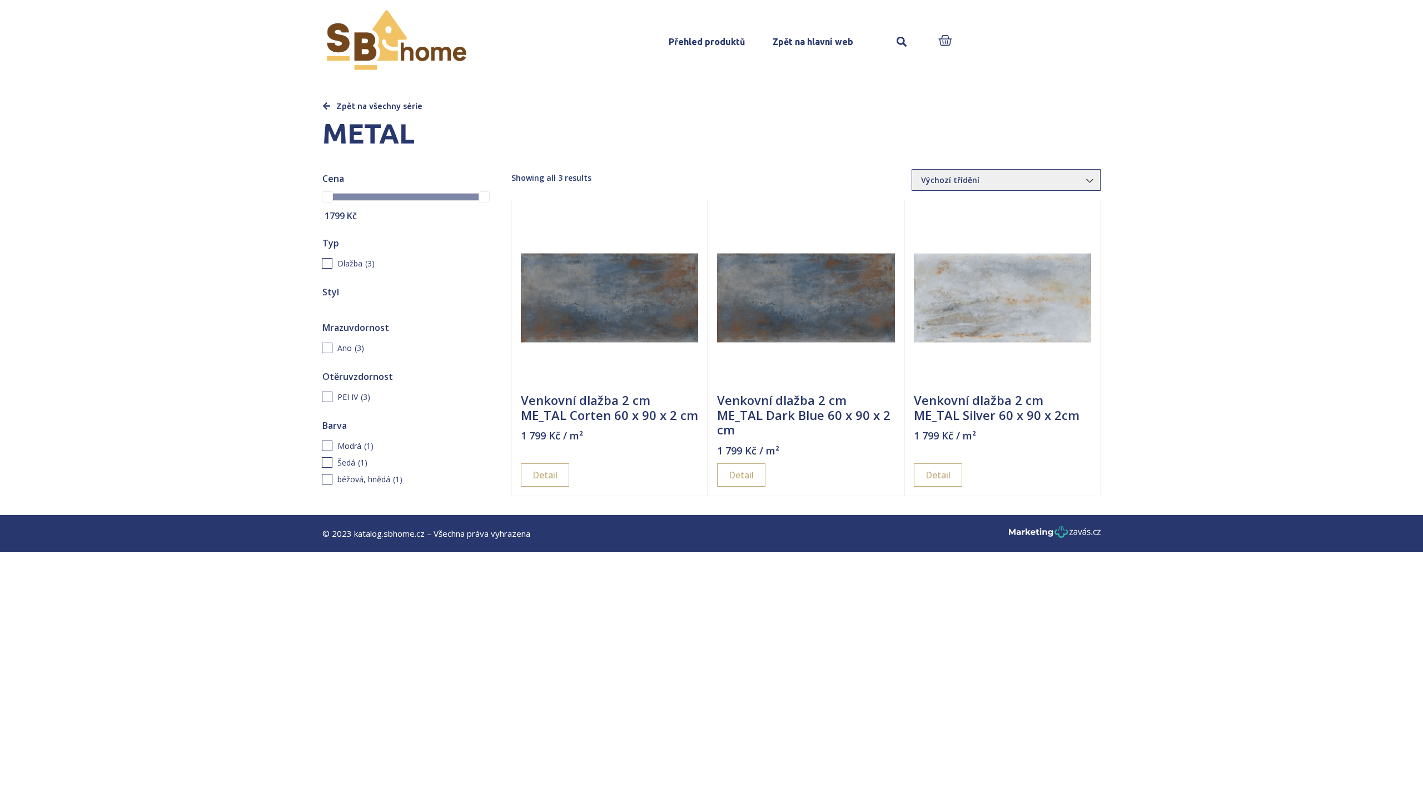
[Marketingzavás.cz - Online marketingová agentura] (1055, 535)
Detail (545, 475)
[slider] (327, 196)
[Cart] (945, 41)
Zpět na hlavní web (813, 42)
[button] (901, 42)
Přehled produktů (707, 42)
